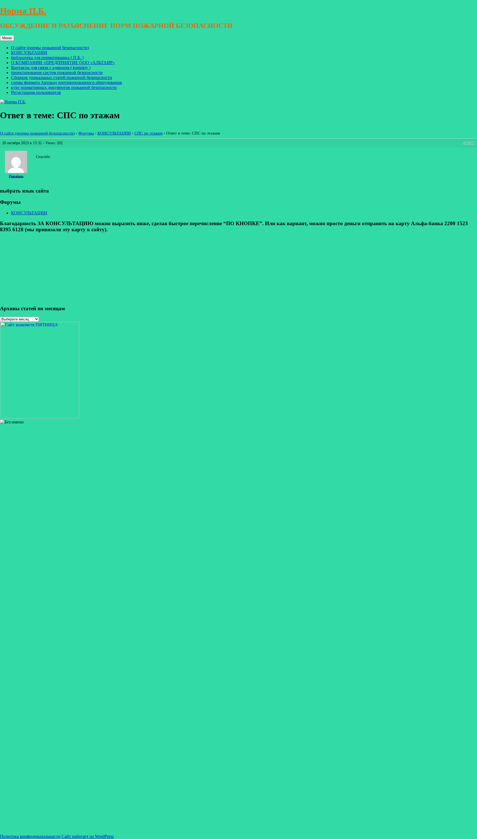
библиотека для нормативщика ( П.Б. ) (47, 57)
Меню (7, 38)
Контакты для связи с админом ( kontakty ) (51, 67)
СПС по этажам (148, 133)
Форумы (86, 133)
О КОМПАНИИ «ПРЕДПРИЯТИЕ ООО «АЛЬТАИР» (63, 62)
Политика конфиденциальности (30, 836)
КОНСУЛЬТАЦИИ (29, 52)
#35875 (469, 143)
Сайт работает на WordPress (88, 836)
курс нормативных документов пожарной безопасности (64, 87)
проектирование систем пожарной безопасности (57, 72)
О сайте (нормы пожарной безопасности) (50, 47)
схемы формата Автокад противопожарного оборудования (66, 82)
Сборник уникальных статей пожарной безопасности (61, 77)
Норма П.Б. (23, 11)
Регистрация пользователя (36, 92)
